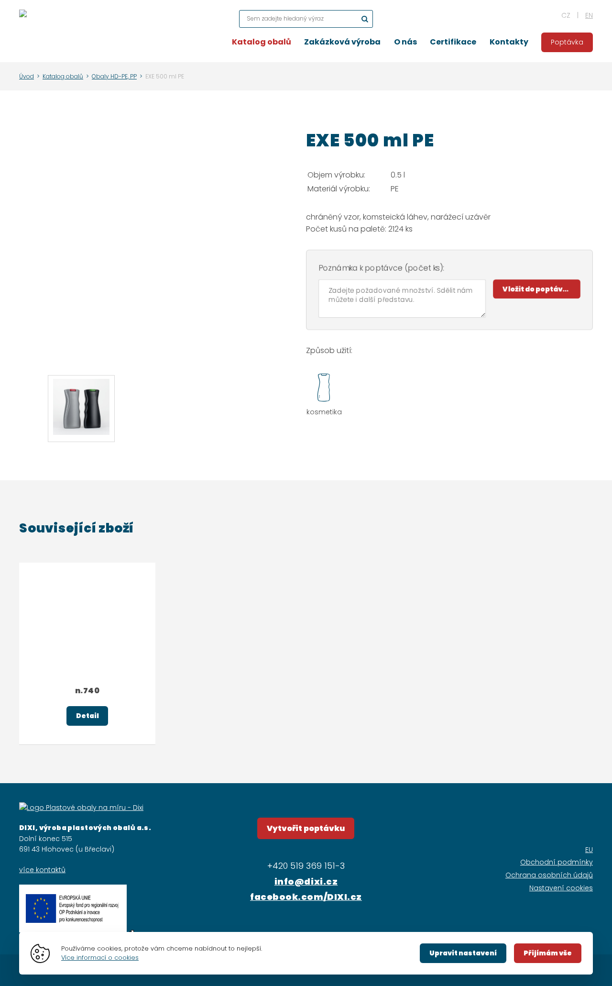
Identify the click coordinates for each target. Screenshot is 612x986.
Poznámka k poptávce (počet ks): (381, 268)
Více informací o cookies (100, 957)
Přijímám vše (548, 953)
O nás (405, 41)
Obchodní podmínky (556, 862)
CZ (565, 15)
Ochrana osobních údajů (549, 875)
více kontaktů (42, 870)
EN (589, 15)
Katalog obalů (261, 41)
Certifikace (453, 41)
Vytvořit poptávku (306, 828)
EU (589, 849)
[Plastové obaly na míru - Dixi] (23, 31)
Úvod (26, 76)
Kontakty (509, 41)
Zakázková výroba (342, 41)
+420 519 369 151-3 (306, 866)
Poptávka (567, 42)
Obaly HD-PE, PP (114, 76)
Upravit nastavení (463, 953)
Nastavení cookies (561, 888)
